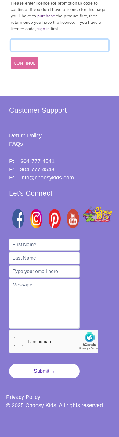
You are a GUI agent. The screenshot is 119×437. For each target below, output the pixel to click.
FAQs (16, 144)
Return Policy (25, 136)
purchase (46, 15)
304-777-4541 (37, 161)
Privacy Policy (23, 397)
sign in (44, 28)
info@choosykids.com (47, 178)
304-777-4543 (37, 169)
